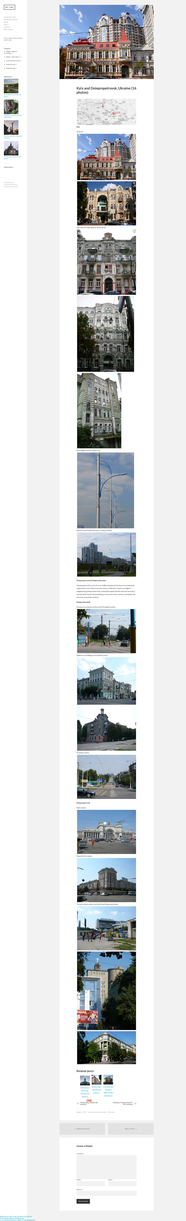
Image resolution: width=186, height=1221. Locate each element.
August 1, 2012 (81, 1112)
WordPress (14, 184)
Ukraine (111, 1112)
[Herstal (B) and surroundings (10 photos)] (11, 93)
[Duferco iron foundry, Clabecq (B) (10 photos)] (11, 134)
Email (110, 1179)
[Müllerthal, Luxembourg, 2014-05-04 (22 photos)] (11, 113)
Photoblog (8, 29)
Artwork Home (10, 17)
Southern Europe (10, 68)
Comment (80, 1153)
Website (80, 1189)
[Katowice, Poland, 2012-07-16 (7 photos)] (11, 155)
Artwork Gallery (11, 19)
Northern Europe (10, 64)
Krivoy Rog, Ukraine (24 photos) (12, 1218)
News (6, 22)
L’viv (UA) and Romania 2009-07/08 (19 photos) (108, 1091)
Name (79, 1179)
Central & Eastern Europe (13, 60)
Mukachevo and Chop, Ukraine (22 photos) (84, 1092)
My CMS (9, 7)
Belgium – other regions (12, 57)
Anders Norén (14, 186)
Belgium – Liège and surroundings (10, 52)
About (6, 24)
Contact (7, 27)
